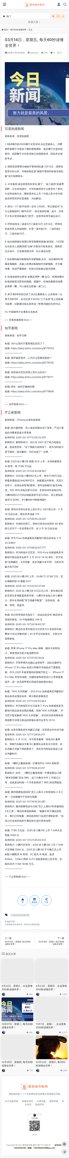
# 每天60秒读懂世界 (20, 915)
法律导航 (41, 1101)
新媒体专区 (27, 1101)
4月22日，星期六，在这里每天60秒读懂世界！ (17, 987)
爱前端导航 (27, 1145)
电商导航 (53, 1101)
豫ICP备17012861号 (42, 1145)
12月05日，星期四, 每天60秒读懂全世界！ (17, 1064)
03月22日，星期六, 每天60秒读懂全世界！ (50, 1064)
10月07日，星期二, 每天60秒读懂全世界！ (17, 1026)
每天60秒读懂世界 (18, 29)
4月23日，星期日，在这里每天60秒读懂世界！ (51, 987)
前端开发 (39, 1104)
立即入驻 (60, 16)
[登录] (58, 5)
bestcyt (34, 52)
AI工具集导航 (11, 1101)
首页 (6, 29)
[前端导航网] (35, 4)
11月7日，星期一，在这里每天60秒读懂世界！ (51, 1026)
